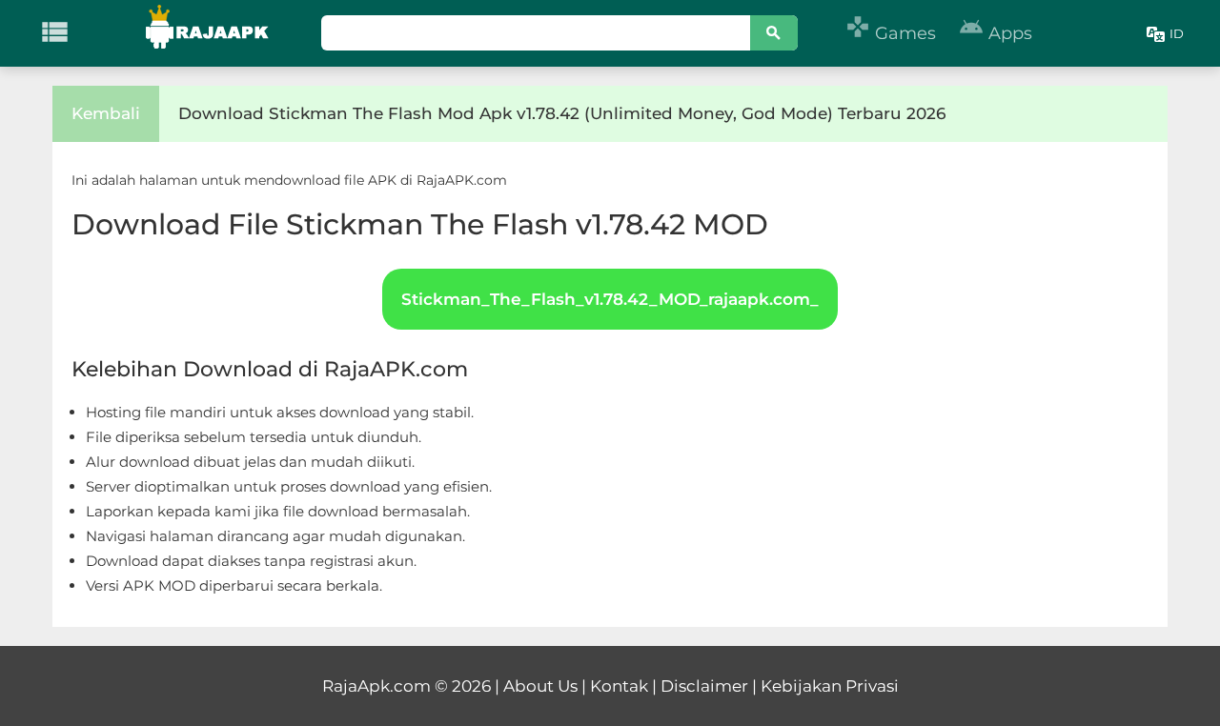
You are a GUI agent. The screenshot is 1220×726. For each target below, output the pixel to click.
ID (1176, 33)
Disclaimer (704, 686)
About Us (540, 686)
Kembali (105, 113)
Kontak (619, 686)
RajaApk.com (376, 686)
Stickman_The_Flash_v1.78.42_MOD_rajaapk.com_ (610, 299)
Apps (995, 33)
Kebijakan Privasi (830, 686)
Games (890, 33)
